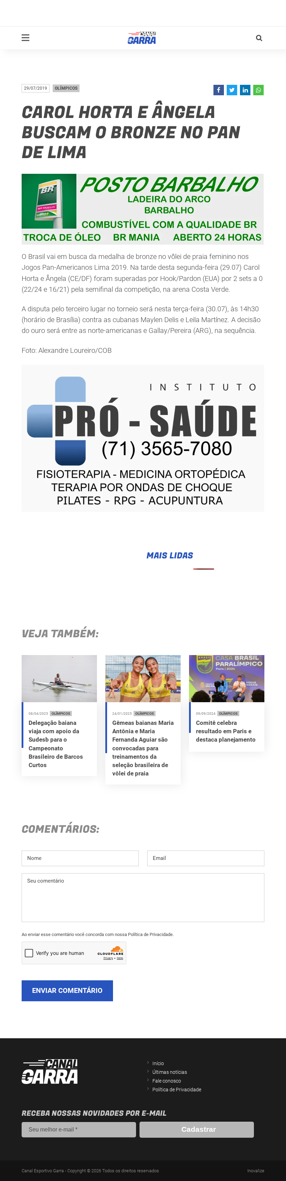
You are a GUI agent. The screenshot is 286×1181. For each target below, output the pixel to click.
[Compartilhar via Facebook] (218, 90)
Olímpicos (66, 88)
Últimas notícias (169, 1072)
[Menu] (25, 38)
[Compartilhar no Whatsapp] (258, 90)
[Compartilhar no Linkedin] (245, 90)
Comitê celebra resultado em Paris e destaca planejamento (226, 731)
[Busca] (259, 38)
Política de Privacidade (176, 1089)
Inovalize (255, 1170)
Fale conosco (166, 1081)
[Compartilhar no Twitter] (232, 90)
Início (158, 1063)
